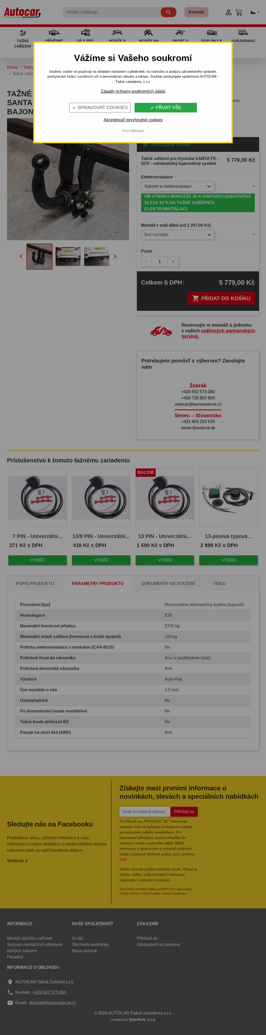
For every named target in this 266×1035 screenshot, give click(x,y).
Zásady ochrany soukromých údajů (133, 91)
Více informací (133, 131)
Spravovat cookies (100, 107)
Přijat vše (165, 107)
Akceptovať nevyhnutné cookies (133, 120)
